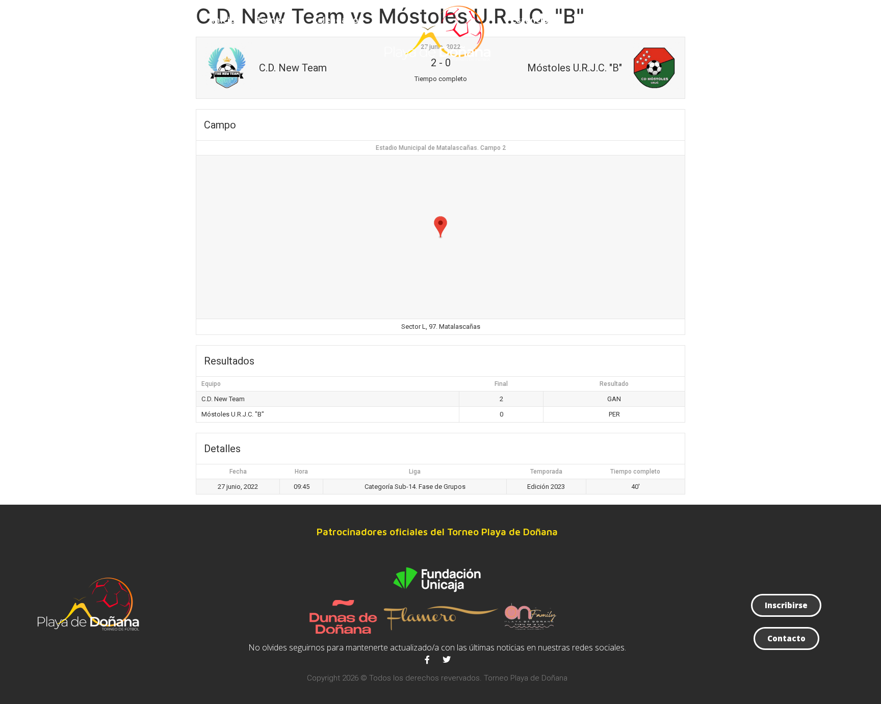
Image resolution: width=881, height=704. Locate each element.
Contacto (650, 19)
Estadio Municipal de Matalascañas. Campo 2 (441, 147)
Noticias (591, 19)
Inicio (224, 19)
